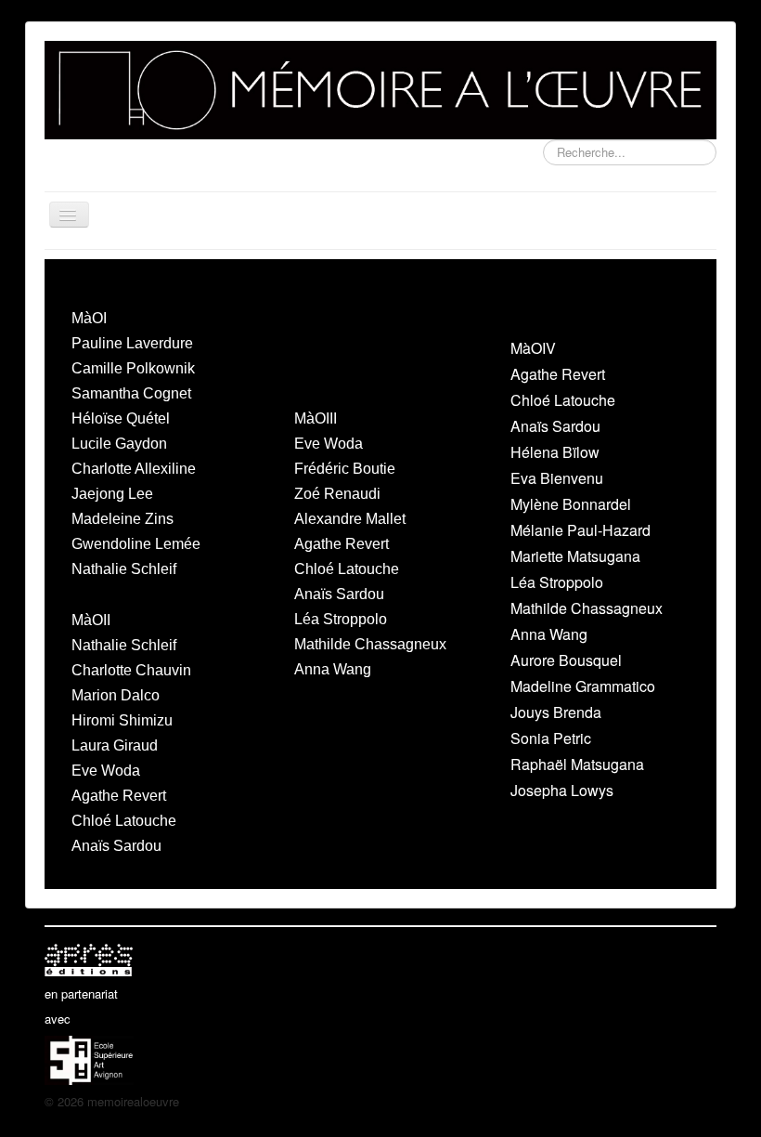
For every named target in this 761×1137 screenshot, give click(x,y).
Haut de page (680, 1101)
